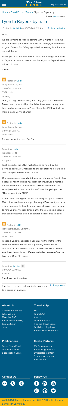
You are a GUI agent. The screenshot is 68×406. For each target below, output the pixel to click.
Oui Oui (17, 28)
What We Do (8, 313)
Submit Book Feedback (46, 330)
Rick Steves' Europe (34, 3)
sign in (56, 16)
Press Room (40, 359)
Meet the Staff (9, 317)
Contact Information (12, 310)
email (4, 383)
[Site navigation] (4, 3)
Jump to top (59, 285)
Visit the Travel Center (45, 323)
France (29, 12)
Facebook (36, 383)
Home (5, 12)
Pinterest (45, 390)
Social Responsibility (12, 320)
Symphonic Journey (44, 356)
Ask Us (37, 317)
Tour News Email (10, 349)
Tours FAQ (39, 313)
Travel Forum (17, 12)
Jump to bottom (58, 28)
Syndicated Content (44, 352)
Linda (15, 149)
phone (13, 383)
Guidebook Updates (44, 327)
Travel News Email (11, 346)
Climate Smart (9, 323)
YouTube (53, 383)
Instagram (45, 383)
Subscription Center (12, 352)
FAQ (36, 310)
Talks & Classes (42, 320)
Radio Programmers (44, 349)
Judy (19, 80)
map (21, 383)
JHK (19, 225)
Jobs (4, 327)
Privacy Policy (18, 403)
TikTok (36, 390)
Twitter (53, 390)
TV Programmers (43, 346)
